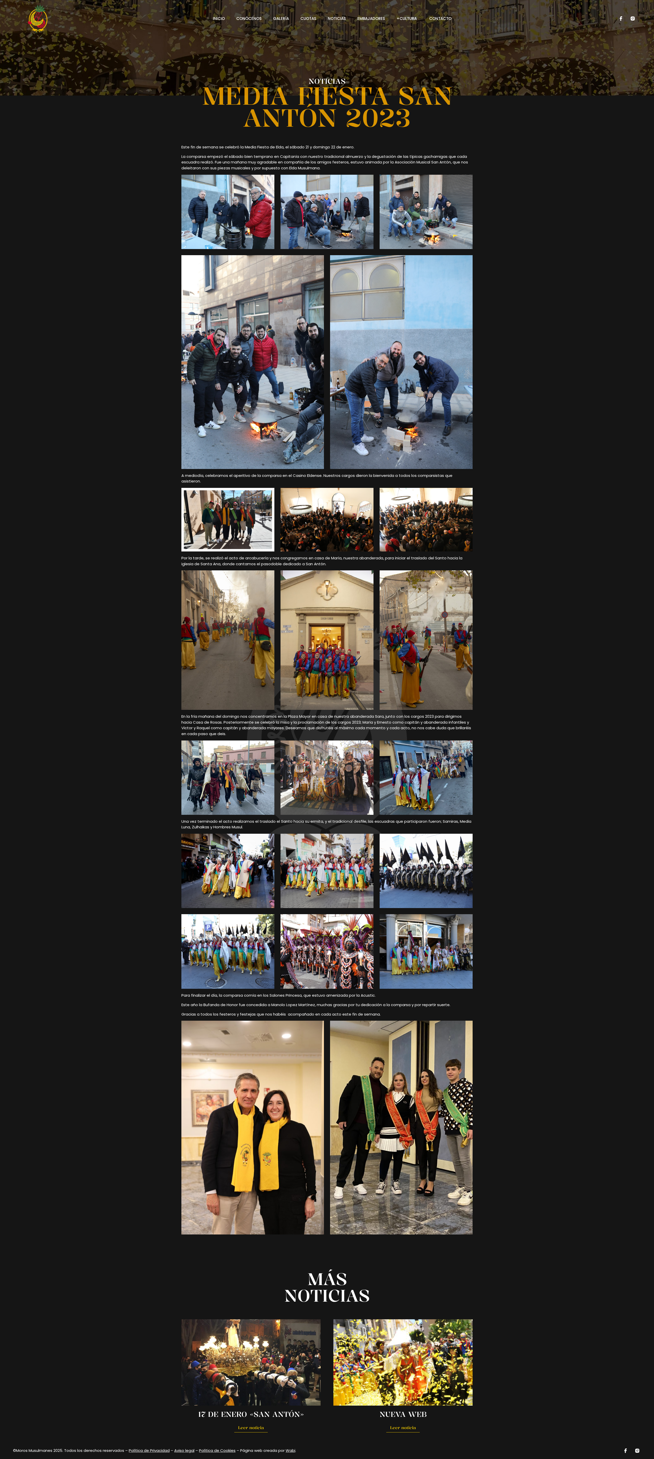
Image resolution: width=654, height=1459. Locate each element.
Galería (281, 18)
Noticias (337, 18)
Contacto (440, 18)
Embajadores (371, 18)
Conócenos (249, 18)
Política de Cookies (217, 1450)
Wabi (290, 1450)
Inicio (219, 18)
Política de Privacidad (149, 1450)
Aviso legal (184, 1450)
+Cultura (407, 18)
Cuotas (308, 18)
